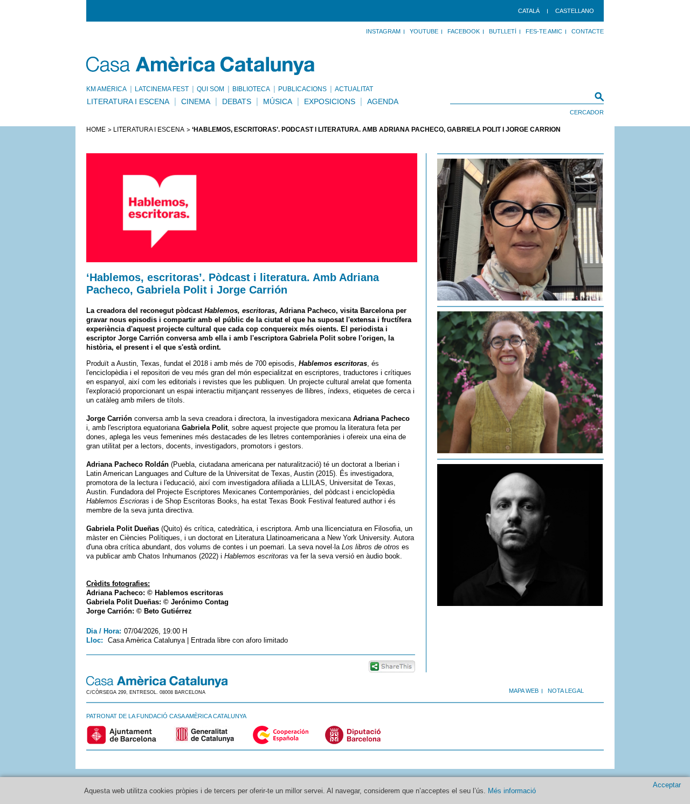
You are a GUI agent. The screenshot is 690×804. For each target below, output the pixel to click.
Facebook (463, 31)
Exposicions (329, 101)
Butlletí (502, 31)
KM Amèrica (106, 89)
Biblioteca (251, 89)
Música (277, 101)
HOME (96, 129)
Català (529, 11)
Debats (236, 101)
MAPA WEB (524, 690)
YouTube (424, 31)
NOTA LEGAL (566, 690)
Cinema (195, 101)
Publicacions (302, 89)
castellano (574, 11)
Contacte (587, 31)
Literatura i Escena (128, 101)
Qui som (210, 89)
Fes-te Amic (544, 31)
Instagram (383, 31)
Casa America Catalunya (200, 66)
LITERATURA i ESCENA (148, 129)
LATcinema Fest (162, 89)
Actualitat (354, 89)
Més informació (512, 791)
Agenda (382, 101)
